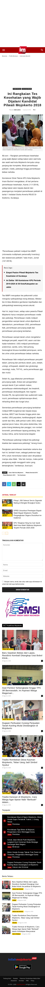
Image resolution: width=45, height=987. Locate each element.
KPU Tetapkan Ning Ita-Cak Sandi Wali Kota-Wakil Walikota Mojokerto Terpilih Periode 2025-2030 (27, 525)
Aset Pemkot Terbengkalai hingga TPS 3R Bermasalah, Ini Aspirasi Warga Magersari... (21, 690)
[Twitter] (9, 484)
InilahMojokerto (21, 984)
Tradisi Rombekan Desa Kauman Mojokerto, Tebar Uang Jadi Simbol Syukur (19, 762)
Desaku (5, 756)
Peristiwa (16, 824)
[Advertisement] (22, 23)
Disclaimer (14, 980)
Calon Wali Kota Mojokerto (16, 472)
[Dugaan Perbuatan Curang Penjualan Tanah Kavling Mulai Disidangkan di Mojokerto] (22, 710)
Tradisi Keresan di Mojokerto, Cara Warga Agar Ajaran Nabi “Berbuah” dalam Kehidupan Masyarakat (25, 929)
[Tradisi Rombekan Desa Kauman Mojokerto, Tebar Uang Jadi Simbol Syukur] (22, 746)
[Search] (42, 50)
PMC (27, 980)
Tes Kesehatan (22, 475)
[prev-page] (3, 533)
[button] (3, 50)
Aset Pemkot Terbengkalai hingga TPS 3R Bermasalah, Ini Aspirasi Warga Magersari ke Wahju (27, 895)
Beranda (4, 56)
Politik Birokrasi (13, 56)
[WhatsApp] (14, 484)
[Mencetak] (23, 484)
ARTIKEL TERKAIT (9, 495)
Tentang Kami (7, 978)
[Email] (19, 484)
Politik (4, 684)
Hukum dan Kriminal (8, 649)
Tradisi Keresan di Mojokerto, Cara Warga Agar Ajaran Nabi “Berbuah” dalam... (19, 799)
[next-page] (6, 533)
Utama (9, 824)
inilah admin (17, 110)
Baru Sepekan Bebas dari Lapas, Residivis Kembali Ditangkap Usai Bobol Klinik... (22, 655)
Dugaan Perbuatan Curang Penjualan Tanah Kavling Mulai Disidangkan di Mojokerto (21, 725)
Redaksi (15, 978)
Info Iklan (21, 980)
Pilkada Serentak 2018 (32, 472)
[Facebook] (4, 484)
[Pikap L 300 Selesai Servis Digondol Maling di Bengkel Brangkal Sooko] (7, 503)
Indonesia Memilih (25, 56)
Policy (32, 980)
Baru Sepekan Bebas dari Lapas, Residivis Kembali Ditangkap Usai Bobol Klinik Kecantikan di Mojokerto (26, 884)
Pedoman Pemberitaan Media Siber (30, 978)
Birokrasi (15, 847)
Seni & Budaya (6, 793)
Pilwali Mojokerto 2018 (9, 475)
